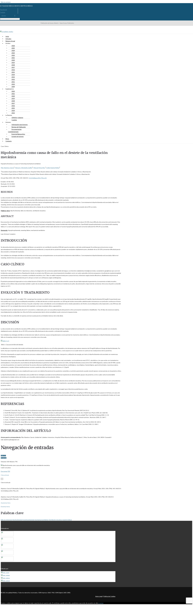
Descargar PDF (5, 471)
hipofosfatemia (17, 519)
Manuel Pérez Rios (39, 168)
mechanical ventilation (42, 519)
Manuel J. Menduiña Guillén (23, 168)
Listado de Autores (18, 136)
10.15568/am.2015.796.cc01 (38, 178)
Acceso (4, 15)
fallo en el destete (6, 519)
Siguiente (3, 458)
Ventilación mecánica (55, 519)
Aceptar (100, 603)
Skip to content (6, 2)
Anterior (3, 455)
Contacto (9, 141)
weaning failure (67, 519)
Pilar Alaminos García (7, 168)
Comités (14, 120)
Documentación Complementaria (15, 130)
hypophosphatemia (28, 519)
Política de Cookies (109, 596)
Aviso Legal (98, 596)
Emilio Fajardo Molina (52, 168)
